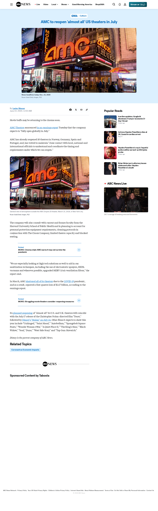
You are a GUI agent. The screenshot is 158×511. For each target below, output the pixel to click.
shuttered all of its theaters (39, 281)
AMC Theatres (17, 127)
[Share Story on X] (75, 109)
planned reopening (22, 312)
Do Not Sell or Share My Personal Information (129, 490)
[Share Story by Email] (81, 109)
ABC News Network (9, 490)
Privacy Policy (22, 490)
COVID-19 (69, 281)
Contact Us (150, 490)
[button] (11, 4)
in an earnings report (47, 127)
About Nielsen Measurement (94, 490)
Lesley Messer (19, 108)
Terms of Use (109, 490)
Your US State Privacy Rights (37, 490)
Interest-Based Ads (77, 490)
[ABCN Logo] (23, 4)
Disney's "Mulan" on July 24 (36, 319)
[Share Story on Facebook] (70, 109)
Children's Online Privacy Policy (58, 490)
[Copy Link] (86, 109)
